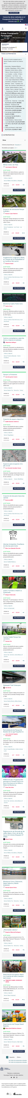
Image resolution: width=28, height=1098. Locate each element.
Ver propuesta (19, 190)
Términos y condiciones (13, 1073)
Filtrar (4, 140)
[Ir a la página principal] (2, 28)
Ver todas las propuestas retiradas (18, 1060)
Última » (19, 1057)
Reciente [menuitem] (17, 144)
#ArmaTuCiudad (5, 37)
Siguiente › (12, 1057)
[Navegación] (26, 28)
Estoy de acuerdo (14, 12)
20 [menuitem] (15, 148)
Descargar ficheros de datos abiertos (13, 1075)
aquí (20, 10)
